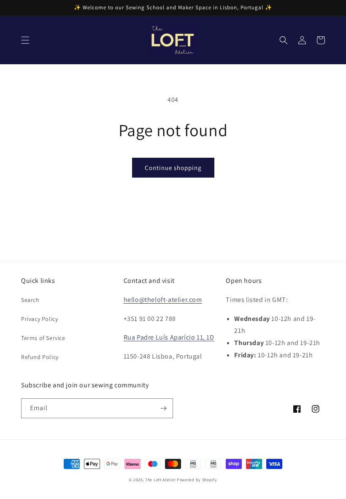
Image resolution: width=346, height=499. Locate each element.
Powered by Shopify (197, 480)
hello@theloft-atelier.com (163, 299)
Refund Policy (40, 357)
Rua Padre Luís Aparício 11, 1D (169, 337)
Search (30, 300)
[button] (25, 40)
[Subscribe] (163, 408)
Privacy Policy (39, 319)
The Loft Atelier (160, 480)
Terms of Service (43, 338)
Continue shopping (173, 168)
